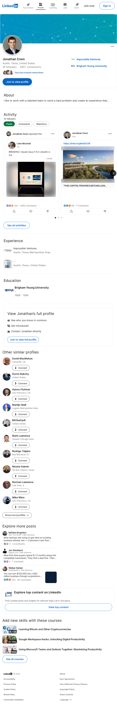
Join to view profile (17, 81)
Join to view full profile (23, 339)
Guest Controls (66, 694)
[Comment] (31, 212)
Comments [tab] (24, 124)
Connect (22, 368)
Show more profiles (15, 515)
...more (48, 158)
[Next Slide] (113, 173)
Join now (89, 5)
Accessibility (9, 679)
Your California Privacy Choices (73, 684)
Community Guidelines (14, 700)
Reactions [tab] (41, 124)
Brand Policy (9, 694)
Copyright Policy (67, 689)
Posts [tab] (9, 124)
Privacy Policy (10, 684)
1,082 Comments (28, 205)
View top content (58, 607)
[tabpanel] (58, 172)
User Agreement (67, 679)
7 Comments (82, 205)
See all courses (15, 659)
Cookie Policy (10, 689)
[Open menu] (112, 46)
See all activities (16, 225)
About (62, 674)
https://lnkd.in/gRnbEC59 (77, 143)
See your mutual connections (29, 72)
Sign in (107, 5)
